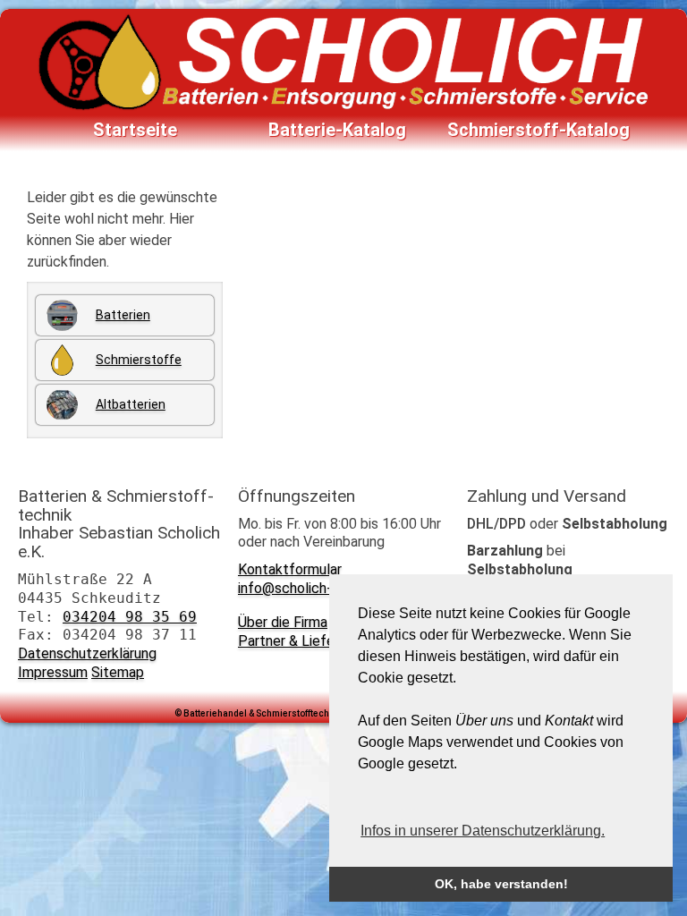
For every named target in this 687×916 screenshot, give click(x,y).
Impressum (53, 672)
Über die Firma (282, 622)
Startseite (135, 129)
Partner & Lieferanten (306, 640)
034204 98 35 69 (130, 616)
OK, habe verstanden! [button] (501, 884)
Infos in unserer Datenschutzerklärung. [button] (482, 830)
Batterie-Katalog (337, 129)
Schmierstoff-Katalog (538, 129)
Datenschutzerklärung (87, 653)
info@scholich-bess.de (309, 588)
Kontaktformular (290, 569)
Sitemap (117, 672)
